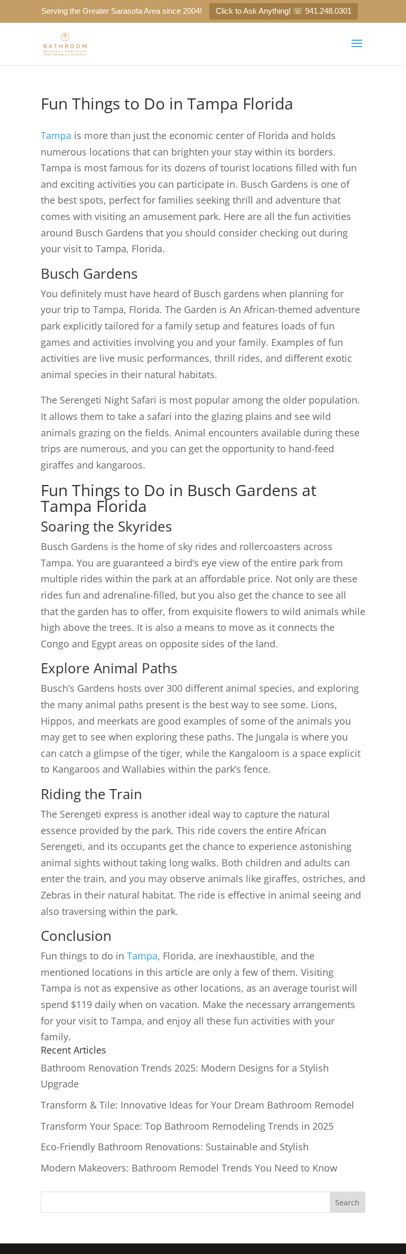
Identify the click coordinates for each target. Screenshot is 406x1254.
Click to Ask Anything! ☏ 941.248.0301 (284, 10)
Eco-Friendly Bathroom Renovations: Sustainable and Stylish (175, 1146)
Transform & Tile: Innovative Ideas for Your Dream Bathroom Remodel (197, 1105)
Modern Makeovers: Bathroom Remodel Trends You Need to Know (189, 1167)
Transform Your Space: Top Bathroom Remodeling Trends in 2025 (187, 1126)
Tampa (56, 135)
